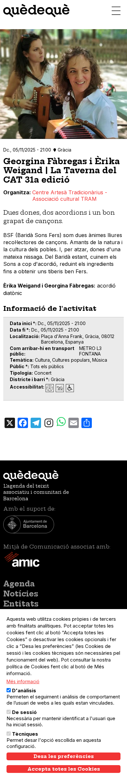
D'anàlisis (24, 690)
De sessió (24, 712)
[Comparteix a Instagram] (48, 422)
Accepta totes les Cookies (63, 769)
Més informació (23, 681)
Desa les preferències (64, 756)
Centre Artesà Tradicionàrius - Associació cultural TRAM (69, 195)
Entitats (20, 603)
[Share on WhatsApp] (61, 422)
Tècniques (25, 734)
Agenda (19, 583)
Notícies (20, 593)
